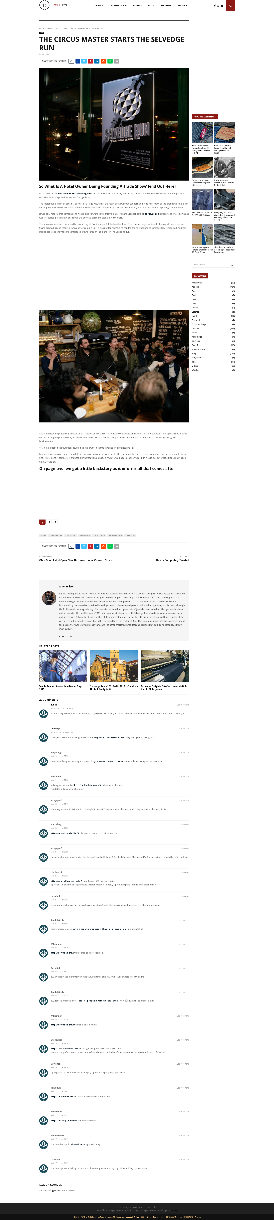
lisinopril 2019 (77, 1144)
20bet (54, 704)
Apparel (99, 5)
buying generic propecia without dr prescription (99, 929)
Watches (195, 370)
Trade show (130, 535)
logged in (55, 1190)
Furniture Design (199, 324)
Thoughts (165, 5)
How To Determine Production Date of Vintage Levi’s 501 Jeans (222, 149)
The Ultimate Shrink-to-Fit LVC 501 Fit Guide (202, 214)
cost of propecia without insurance (98, 1000)
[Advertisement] (91, 242)
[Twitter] (219, 5)
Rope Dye (196, 345)
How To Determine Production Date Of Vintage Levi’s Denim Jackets (201, 149)
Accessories (197, 283)
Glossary (195, 328)
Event (42, 33)
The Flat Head (99, 535)
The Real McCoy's (115, 535)
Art (193, 291)
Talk (194, 362)
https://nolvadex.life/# (63, 1096)
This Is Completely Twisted (172, 560)
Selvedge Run (84, 535)
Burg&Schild (152, 214)
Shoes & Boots (198, 349)
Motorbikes (197, 337)
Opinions (196, 341)
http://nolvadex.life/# (63, 953)
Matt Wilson (46, 54)
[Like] (71, 61)
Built (151, 5)
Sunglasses (197, 358)
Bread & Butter (56, 535)
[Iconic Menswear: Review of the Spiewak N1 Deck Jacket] (224, 167)
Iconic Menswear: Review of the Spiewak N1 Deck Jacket (224, 182)
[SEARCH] (232, 265)
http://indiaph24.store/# (87, 785)
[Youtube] (223, 5)
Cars (194, 303)
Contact (182, 5)
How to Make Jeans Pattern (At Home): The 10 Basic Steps (202, 249)
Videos (195, 366)
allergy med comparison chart (108, 737)
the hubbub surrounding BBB (75, 193)
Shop (194, 353)
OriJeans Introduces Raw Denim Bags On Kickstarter (201, 182)
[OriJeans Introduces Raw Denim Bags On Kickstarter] (202, 167)
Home (194, 333)
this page (174, 1210)
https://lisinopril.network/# (66, 1120)
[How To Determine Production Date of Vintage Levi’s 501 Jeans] (224, 132)
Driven (136, 5)
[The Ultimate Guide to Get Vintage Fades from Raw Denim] (224, 234)
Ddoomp (55, 728)
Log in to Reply (183, 705)
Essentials (117, 5)
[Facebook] (215, 5)
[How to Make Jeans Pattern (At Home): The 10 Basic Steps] (202, 234)
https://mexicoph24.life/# (65, 833)
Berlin (43, 535)
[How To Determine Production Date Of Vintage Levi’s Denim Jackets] (202, 132)
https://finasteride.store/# (66, 1048)
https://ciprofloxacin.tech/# (66, 881)
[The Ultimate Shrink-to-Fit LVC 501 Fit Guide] (202, 199)
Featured (196, 320)
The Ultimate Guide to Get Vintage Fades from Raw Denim (224, 249)
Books (194, 295)
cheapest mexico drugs (110, 761)
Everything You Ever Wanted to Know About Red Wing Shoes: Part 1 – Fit (224, 216)
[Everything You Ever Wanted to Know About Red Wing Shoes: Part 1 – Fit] (224, 199)
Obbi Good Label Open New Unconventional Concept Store (75, 560)
